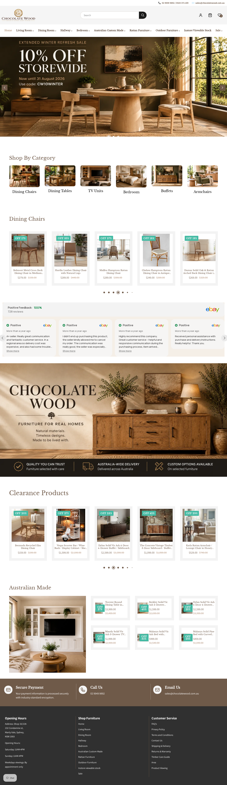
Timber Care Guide (161, 756)
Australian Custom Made (90, 751)
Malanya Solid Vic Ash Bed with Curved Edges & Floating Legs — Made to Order (159, 633)
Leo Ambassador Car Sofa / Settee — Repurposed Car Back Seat (199, 547)
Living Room (84, 729)
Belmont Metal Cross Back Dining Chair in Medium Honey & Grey (28, 272)
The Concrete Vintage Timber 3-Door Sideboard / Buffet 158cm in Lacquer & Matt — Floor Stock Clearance (113, 547)
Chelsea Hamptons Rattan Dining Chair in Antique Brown (156, 272)
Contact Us (157, 740)
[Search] (143, 15)
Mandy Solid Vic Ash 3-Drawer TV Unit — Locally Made (114, 633)
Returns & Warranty (161, 751)
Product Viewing (160, 768)
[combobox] (109, 15)
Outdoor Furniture (87, 762)
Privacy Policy (158, 729)
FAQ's (154, 723)
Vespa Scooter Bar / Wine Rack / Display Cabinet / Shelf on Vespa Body (28, 547)
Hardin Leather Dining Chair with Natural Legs (71, 272)
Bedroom (131, 192)
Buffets (167, 191)
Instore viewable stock (89, 768)
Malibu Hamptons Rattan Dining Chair (114, 272)
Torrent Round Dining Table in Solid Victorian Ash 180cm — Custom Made (115, 604)
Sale (80, 773)
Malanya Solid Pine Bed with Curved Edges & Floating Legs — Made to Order (203, 633)
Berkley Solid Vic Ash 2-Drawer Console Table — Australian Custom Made (159, 604)
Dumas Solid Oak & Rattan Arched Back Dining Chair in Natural (199, 272)
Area (154, 762)
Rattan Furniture (86, 756)
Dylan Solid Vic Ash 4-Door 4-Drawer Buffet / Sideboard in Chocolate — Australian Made (70, 547)
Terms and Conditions (162, 734)
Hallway (82, 740)
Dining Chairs (24, 192)
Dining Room (84, 734)
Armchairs (203, 192)
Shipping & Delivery (161, 745)
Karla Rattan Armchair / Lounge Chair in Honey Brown (156, 547)
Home (81, 723)
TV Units (95, 191)
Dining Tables (60, 191)
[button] (222, 88)
